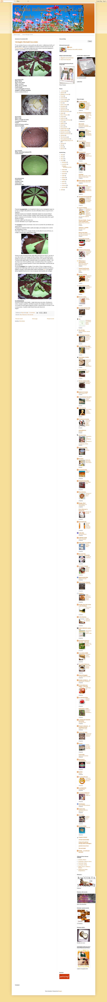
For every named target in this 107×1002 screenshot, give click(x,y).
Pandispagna (82, 804)
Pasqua (62, 116)
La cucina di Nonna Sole (84, 308)
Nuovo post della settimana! (84, 805)
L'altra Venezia (82, 408)
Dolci (21, 314)
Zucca (62, 147)
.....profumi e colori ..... (84, 130)
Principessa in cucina (84, 419)
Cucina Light (63, 101)
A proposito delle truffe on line (85, 181)
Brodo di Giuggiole (83, 675)
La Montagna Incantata (84, 335)
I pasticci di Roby (83, 274)
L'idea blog (81, 533)
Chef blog (81, 174)
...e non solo (63, 91)
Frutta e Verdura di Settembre (88, 619)
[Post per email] (37, 312)
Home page (17, 34)
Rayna (70, 47)
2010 (62, 160)
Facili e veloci (64, 104)
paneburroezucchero (84, 846)
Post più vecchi (50, 318)
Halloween (63, 108)
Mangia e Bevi (82, 503)
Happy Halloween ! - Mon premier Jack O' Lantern (88, 597)
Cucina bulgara (64, 99)
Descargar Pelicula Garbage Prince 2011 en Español (88, 525)
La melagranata (82, 788)
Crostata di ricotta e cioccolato (88, 655)
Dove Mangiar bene (27, 34)
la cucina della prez (83, 776)
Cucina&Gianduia (83, 469)
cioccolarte (81, 815)
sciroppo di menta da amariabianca (88, 711)
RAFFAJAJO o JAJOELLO (84, 681)
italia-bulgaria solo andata (85, 180)
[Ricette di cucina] (64, 978)
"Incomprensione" (82, 722)
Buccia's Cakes (82, 296)
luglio (63, 175)
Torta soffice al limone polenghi (88, 666)
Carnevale (63, 97)
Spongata (88, 309)
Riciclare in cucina (65, 132)
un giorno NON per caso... (87, 817)
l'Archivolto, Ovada (82, 863)
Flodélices (81, 593)
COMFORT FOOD (83, 537)
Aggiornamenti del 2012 (83, 755)
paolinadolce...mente (84, 708)
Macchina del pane (65, 111)
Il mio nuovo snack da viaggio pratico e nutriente (88, 423)
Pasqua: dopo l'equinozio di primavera (88, 735)
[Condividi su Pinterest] (46, 313)
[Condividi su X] (43, 313)
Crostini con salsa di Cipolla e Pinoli (88, 155)
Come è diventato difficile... (87, 545)
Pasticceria (24, 314)
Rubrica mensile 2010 (66, 133)
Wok (62, 145)
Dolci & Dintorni (82, 369)
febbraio (64, 185)
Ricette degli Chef (65, 128)
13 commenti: (32, 312)
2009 (62, 189)
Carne (62, 96)
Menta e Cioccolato (83, 185)
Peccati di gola (82, 848)
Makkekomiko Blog (83, 577)
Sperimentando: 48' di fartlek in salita (88, 632)
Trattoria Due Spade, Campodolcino (83, 870)
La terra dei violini (83, 732)
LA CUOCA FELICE (83, 566)
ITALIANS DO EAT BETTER (85, 196)
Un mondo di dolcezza (84, 664)
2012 (62, 156)
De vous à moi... (82, 435)
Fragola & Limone (83, 837)
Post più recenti (18, 318)
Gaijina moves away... (83, 728)
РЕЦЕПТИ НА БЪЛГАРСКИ (67, 58)
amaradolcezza (82, 430)
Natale (62, 113)
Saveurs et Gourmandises (85, 112)
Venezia (62, 143)
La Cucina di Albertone (84, 792)
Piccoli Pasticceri (19, 48)
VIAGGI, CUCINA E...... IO (84, 680)
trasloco (80, 773)
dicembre (64, 162)
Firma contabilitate (82, 539)
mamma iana (82, 808)
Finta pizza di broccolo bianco (88, 494)
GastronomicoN (82, 521)
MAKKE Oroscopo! (82, 578)
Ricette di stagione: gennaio (84, 331)
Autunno (62, 92)
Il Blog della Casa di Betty (85, 542)
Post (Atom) (22, 321)
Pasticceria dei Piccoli (66, 120)
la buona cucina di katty (84, 249)
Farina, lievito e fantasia (84, 582)
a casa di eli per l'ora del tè (85, 397)
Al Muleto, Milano (82, 859)
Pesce (62, 121)
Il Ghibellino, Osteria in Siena (84, 861)
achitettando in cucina (84, 285)
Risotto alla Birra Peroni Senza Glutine (88, 461)
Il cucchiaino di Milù (83, 653)
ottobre (63, 169)
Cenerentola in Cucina (84, 238)
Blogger (60, 991)
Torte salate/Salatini (65, 138)
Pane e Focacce (64, 115)
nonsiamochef (82, 152)
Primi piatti (63, 126)
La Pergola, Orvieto (82, 864)
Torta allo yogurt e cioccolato (84, 676)
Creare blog (81, 754)
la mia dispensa (82, 617)
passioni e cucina (83, 163)
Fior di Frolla (82, 330)
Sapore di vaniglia (83, 447)
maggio (64, 179)
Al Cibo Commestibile (84, 839)
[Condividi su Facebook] (44, 313)
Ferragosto (63, 106)
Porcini (62, 125)
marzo (63, 183)
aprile (63, 181)
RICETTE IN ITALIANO (66, 59)
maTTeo (81, 771)
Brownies (81, 431)
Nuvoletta (81, 458)
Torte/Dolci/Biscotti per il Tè (67, 140)
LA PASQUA (88, 164)
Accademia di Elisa (83, 697)
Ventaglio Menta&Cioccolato (26, 42)
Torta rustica (88, 583)
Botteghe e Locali (65, 94)
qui (44, 269)
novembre (64, 164)
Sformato (63, 135)
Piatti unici (63, 123)
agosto (63, 173)
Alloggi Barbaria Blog (84, 481)
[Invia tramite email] (40, 313)
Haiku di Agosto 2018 (83, 393)
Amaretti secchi (82, 228)
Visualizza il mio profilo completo (74, 49)
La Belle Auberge (83, 101)
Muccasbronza (82, 492)
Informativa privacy (83, 534)
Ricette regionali (64, 130)
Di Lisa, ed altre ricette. (84, 381)
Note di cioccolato (83, 232)
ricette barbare (82, 141)
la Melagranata (82, 789)
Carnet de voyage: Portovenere (88, 399)
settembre (64, 171)
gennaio (64, 187)
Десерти (63, 148)
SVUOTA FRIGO (82, 826)
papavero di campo (83, 392)
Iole (79, 319)
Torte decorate (30, 314)
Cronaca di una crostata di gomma (88, 779)
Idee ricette (81, 123)
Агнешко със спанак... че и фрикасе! (88, 644)
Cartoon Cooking (83, 207)
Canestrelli (88, 827)
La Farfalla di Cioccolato (84, 346)
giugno (63, 177)
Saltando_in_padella (83, 227)
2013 (62, 154)
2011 (62, 158)
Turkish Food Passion (84, 268)
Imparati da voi (64, 109)
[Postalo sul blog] (41, 313)
